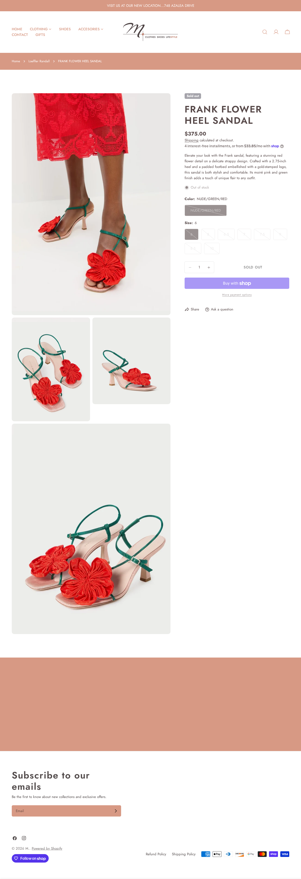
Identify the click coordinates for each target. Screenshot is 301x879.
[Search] (264, 32)
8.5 (195, 250)
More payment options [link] (237, 295)
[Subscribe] (116, 811)
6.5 (229, 236)
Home (16, 61)
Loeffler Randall (39, 61)
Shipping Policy (184, 854)
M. (27, 848)
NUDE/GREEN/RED (206, 212)
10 (215, 250)
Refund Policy (156, 854)
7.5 (265, 236)
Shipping (191, 140)
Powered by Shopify (47, 848)
